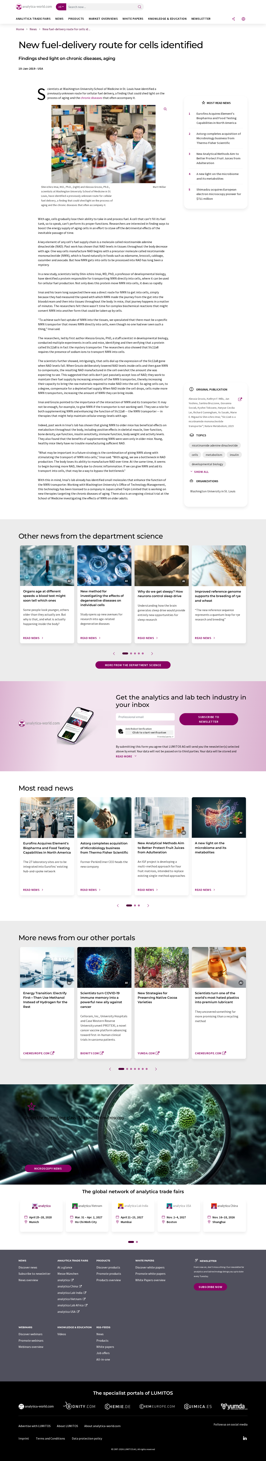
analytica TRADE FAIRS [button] (33, 18)
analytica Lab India (70, 1293)
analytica (63, 1280)
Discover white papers (150, 1267)
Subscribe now (210, 1287)
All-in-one (103, 1359)
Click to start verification (149, 732)
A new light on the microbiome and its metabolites (217, 176)
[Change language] (243, 19)
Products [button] (76, 18)
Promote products (108, 1273)
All (60, 7)
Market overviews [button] (103, 18)
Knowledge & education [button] (167, 18)
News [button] (59, 18)
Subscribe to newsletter (208, 719)
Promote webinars (30, 1340)
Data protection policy (87, 1438)
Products (102, 1340)
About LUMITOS (67, 1426)
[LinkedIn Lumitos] (245, 1438)
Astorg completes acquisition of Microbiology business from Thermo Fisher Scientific (218, 138)
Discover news (27, 1267)
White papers (105, 1347)
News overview (28, 1280)
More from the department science (133, 665)
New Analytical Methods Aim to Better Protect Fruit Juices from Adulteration (218, 158)
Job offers (103, 1353)
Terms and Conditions (50, 1438)
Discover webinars (30, 1334)
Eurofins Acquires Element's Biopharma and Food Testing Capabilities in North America (216, 118)
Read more (124, 756)
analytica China (67, 1286)
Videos (61, 1334)
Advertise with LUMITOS (34, 1426)
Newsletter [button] (201, 18)
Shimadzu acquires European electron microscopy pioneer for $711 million (218, 194)
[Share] (233, 19)
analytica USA (66, 1312)
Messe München (67, 1273)
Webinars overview (30, 1347)
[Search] (139, 7)
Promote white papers (150, 1273)
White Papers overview (150, 1280)
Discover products (108, 1267)
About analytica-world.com (102, 1426)
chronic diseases (91, 98)
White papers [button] (133, 18)
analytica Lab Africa (70, 1305)
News (100, 1334)
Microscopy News (48, 1168)
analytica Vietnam (69, 1299)
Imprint (23, 1438)
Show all (201, 472)
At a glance (64, 1267)
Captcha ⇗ (165, 736)
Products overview (108, 1280)
